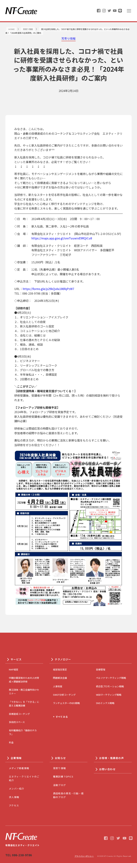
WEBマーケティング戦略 (108, 694)
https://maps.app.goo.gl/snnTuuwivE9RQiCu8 (61, 238)
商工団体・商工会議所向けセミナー (24, 691)
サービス (16, 659)
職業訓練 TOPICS (63, 776)
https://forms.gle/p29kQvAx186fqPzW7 (48, 289)
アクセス (14, 805)
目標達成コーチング (19, 714)
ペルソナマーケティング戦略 (111, 678)
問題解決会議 (60, 678)
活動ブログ (59, 785)
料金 (11, 742)
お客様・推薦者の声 (111, 758)
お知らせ (60, 758)
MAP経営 (13, 669)
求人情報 (14, 797)
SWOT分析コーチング (64, 694)
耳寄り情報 (59, 768)
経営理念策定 (60, 669)
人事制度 (57, 686)
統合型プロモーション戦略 (110, 686)
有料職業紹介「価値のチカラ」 (23, 732)
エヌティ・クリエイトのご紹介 (24, 778)
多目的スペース (17, 722)
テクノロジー (63, 659)
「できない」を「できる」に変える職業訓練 (24, 703)
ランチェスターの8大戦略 (66, 703)
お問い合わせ (107, 769)
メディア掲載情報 (19, 768)
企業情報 (16, 758)
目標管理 (100, 669)
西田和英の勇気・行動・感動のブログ (68, 795)
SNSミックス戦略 (105, 703)
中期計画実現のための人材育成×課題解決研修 (24, 679)
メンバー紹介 (16, 788)
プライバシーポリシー (84, 856)
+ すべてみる (60, 716)
